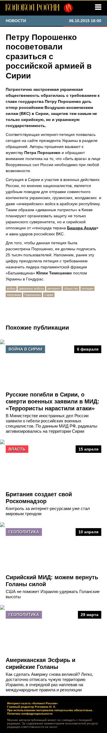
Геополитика (24, 532)
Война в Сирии (25, 349)
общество (71, 288)
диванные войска (31, 288)
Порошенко (32, 295)
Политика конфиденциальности (30, 713)
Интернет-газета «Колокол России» (32, 703)
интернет (53, 288)
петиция (87, 288)
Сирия (48, 295)
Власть (17, 449)
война (11, 288)
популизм (14, 295)
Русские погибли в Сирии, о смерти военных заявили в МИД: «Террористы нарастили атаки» (52, 401)
